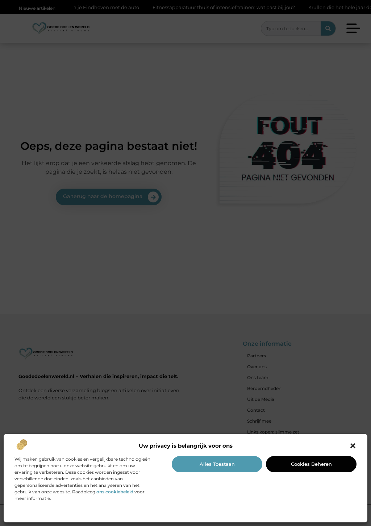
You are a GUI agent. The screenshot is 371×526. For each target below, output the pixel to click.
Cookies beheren (311, 464)
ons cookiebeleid (114, 491)
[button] (353, 445)
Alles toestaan (217, 464)
